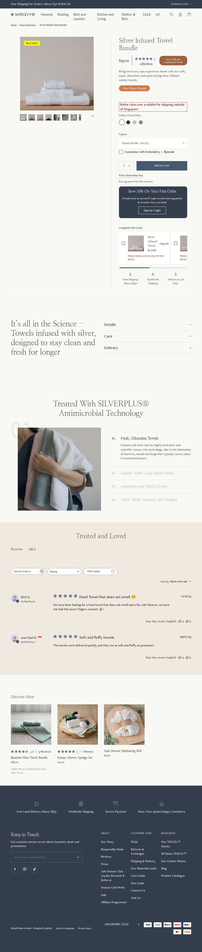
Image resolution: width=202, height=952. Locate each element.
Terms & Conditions (65, 928)
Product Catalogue (173, 876)
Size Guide (137, 883)
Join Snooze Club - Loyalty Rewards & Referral (113, 875)
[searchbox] (24, 571)
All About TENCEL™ (174, 853)
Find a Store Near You (131, 175)
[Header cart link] (189, 15)
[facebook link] (15, 869)
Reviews (106, 856)
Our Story (107, 842)
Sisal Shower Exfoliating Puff (123, 751)
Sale (103, 895)
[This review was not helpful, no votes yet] (187, 621)
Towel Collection (28, 25)
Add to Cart (161, 165)
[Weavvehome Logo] (23, 14)
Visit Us (136, 898)
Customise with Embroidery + (149, 152)
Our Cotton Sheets (173, 861)
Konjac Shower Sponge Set (74, 757)
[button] (92, 116)
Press (104, 864)
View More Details (134, 88)
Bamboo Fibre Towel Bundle (29, 757)
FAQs (134, 842)
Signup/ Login (152, 210)
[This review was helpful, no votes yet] (180, 621)
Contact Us (138, 890)
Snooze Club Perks (113, 887)
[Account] (180, 15)
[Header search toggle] (171, 15)
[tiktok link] (34, 869)
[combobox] (65, 571)
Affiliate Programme (114, 902)
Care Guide (138, 876)
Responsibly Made (112, 849)
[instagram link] (25, 869)
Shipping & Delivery (143, 861)
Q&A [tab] (32, 549)
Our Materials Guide (144, 868)
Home (14, 25)
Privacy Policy (85, 928)
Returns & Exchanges (137, 851)
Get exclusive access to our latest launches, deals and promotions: (45, 844)
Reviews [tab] (17, 549)
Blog (164, 868)
